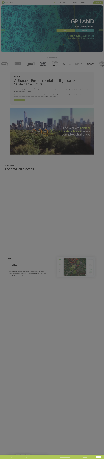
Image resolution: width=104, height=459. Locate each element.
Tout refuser (91, 457)
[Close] (102, 457)
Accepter (98, 457)
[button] (51, 225)
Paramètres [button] (85, 457)
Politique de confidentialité (65, 457)
